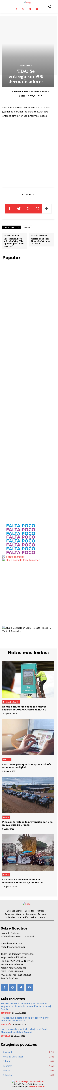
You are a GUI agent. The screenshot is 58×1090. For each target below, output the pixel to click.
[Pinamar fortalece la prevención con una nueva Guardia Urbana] (28, 795)
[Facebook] (16, 9)
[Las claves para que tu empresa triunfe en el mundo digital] (28, 737)
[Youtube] (37, 9)
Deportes (9, 914)
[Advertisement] (29, 152)
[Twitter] (30, 9)
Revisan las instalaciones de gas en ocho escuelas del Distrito (25, 1019)
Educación (23, 917)
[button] (50, 6)
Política (6, 817)
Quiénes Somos (14, 911)
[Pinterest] (28, 208)
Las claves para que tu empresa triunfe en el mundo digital (26, 766)
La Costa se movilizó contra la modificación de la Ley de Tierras (22, 881)
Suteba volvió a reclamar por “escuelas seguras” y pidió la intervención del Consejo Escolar (26, 1006)
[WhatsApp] (37, 208)
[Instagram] (23, 9)
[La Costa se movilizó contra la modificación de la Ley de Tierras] (28, 852)
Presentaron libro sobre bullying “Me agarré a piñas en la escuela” (14, 242)
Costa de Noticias (39, 91)
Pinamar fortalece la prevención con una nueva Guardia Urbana (27, 823)
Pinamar (27, 227)
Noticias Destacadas (11, 702)
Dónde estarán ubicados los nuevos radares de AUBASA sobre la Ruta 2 (24, 708)
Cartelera (31, 914)
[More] (47, 208)
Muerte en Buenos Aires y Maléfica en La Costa (40, 241)
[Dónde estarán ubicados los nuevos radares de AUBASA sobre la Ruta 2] (28, 679)
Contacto (43, 917)
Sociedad (26, 65)
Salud (34, 917)
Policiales (10, 917)
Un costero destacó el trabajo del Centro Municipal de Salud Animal (25, 1030)
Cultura (20, 914)
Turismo (42, 914)
